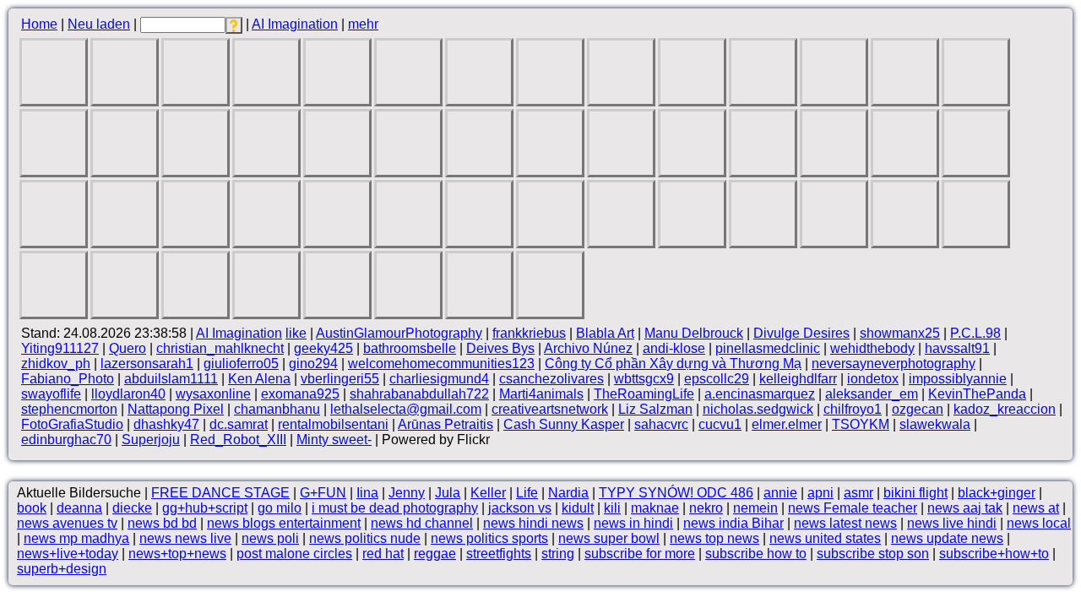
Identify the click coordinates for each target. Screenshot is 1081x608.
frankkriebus (529, 333)
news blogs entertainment (284, 523)
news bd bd (162, 523)
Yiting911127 (60, 348)
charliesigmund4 (439, 379)
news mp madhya (76, 538)
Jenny (406, 493)
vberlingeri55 (340, 379)
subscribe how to (756, 553)
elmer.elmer (787, 424)
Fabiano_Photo (67, 379)
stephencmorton (69, 409)
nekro (706, 508)
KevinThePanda (977, 394)
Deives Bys (500, 348)
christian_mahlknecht (220, 348)
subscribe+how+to (994, 553)
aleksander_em (871, 394)
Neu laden (99, 24)
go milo (279, 508)
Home (39, 24)
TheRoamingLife (644, 394)
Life (527, 493)
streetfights (498, 553)
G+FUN (323, 493)
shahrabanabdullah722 (419, 394)
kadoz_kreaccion (1004, 409)
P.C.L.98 (975, 333)
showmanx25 (900, 333)
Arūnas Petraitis (445, 424)
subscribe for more (639, 553)
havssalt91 (957, 348)
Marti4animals (541, 394)
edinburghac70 (66, 439)
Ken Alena (259, 379)
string (557, 553)
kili (612, 508)
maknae (655, 508)
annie (780, 493)
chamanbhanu (277, 409)
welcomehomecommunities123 (441, 363)
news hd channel (422, 523)
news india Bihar (733, 523)
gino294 (313, 363)
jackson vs (519, 508)
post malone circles (294, 553)
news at (1036, 508)
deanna (79, 508)
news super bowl (609, 538)
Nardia (568, 493)
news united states (825, 538)
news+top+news (177, 553)
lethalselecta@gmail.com (405, 409)
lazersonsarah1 (146, 363)
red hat (383, 553)
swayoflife (51, 394)
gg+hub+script (204, 508)
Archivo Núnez (588, 348)
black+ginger (996, 493)
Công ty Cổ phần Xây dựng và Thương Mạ (673, 363)
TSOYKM (860, 424)
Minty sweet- (334, 439)
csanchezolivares (551, 379)
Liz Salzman (655, 409)
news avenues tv (67, 523)
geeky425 (323, 348)
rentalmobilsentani (333, 424)
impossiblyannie (958, 379)
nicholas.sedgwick (758, 409)
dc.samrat (238, 424)
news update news (947, 538)
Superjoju (151, 439)
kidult (578, 508)
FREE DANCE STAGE (220, 493)
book (31, 508)
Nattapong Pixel (176, 409)
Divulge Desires (801, 333)
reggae (435, 553)
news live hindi (952, 523)
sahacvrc (661, 424)
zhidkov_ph (55, 363)
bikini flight (915, 493)
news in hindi (633, 523)
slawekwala (934, 424)
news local (1039, 523)
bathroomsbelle (409, 348)
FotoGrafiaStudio (72, 424)
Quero (127, 348)
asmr (858, 493)
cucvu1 (719, 424)
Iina (367, 493)
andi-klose (674, 348)
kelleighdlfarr (798, 379)
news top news (714, 538)
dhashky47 (166, 424)
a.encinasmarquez (759, 394)
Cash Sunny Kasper (563, 424)
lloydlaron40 (128, 394)
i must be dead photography (395, 508)
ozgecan (917, 409)
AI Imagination (295, 24)
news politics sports (489, 538)
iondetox (873, 379)
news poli (270, 538)
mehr (363, 24)
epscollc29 (716, 379)
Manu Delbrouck (693, 333)
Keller (488, 493)
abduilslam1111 (171, 379)
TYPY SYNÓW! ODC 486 (676, 493)
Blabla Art (605, 333)
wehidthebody (872, 348)
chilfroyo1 (852, 409)
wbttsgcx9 (644, 379)
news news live (185, 538)
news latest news (845, 523)
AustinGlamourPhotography (399, 333)
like (296, 333)
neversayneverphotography (893, 363)
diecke (132, 508)
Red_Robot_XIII (238, 439)
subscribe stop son (873, 553)
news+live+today (67, 553)
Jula (447, 493)
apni (820, 493)
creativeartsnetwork (550, 409)
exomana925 (300, 394)
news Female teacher (852, 508)
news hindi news (533, 523)
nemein (755, 508)
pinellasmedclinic (767, 348)
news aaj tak (964, 508)
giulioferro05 (241, 363)
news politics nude (365, 538)
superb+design (61, 569)
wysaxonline (213, 394)
